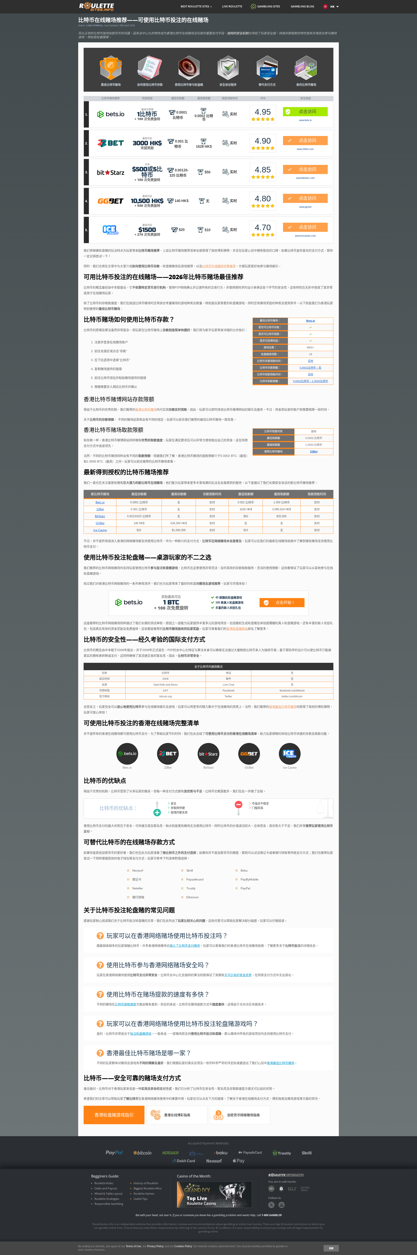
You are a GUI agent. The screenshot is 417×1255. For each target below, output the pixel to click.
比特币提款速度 (125, 1004)
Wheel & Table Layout (108, 1193)
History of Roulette (146, 1183)
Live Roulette (232, 6)
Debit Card (183, 1161)
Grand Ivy (197, 1188)
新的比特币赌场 (306, 84)
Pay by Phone (196, 1153)
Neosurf (214, 1161)
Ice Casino (111, 230)
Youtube (281, 1205)
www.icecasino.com (305, 235)
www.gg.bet (305, 207)
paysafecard (250, 1153)
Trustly (282, 1153)
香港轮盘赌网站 (237, 628)
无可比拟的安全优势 (238, 975)
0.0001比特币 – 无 (310, 367)
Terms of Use (133, 1246)
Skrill (306, 1152)
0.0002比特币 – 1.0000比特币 (310, 381)
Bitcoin (142, 1153)
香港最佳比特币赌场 (282, 706)
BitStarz (111, 172)
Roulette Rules (103, 1183)
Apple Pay (239, 1160)
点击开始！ (285, 602)
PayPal (114, 1153)
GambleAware (305, 1188)
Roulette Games (144, 1193)
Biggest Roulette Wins (148, 1188)
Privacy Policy (155, 1246)
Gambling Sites (268, 6)
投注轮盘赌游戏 (140, 1033)
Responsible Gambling (108, 1203)
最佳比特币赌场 (111, 84)
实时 (310, 361)
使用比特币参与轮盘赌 (189, 84)
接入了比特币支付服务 (185, 945)
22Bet (111, 143)
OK (331, 1248)
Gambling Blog (302, 6)
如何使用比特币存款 (150, 84)
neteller (170, 1152)
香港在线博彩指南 (177, 1115)
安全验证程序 (228, 84)
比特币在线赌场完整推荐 (219, 266)
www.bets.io (305, 120)
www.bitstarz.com (305, 178)
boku (220, 1152)
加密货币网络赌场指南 (243, 1115)
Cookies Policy (183, 1246)
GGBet (111, 201)
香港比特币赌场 (146, 409)
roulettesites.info (96, 7)
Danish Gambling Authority (281, 1189)
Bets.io (111, 114)
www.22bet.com (305, 149)
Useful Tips (140, 1198)
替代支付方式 (267, 84)
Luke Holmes (94, 25)
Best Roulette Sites (195, 6)
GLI (292, 1188)
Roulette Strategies (106, 1198)
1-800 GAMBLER (271, 1215)
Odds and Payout (105, 1188)
